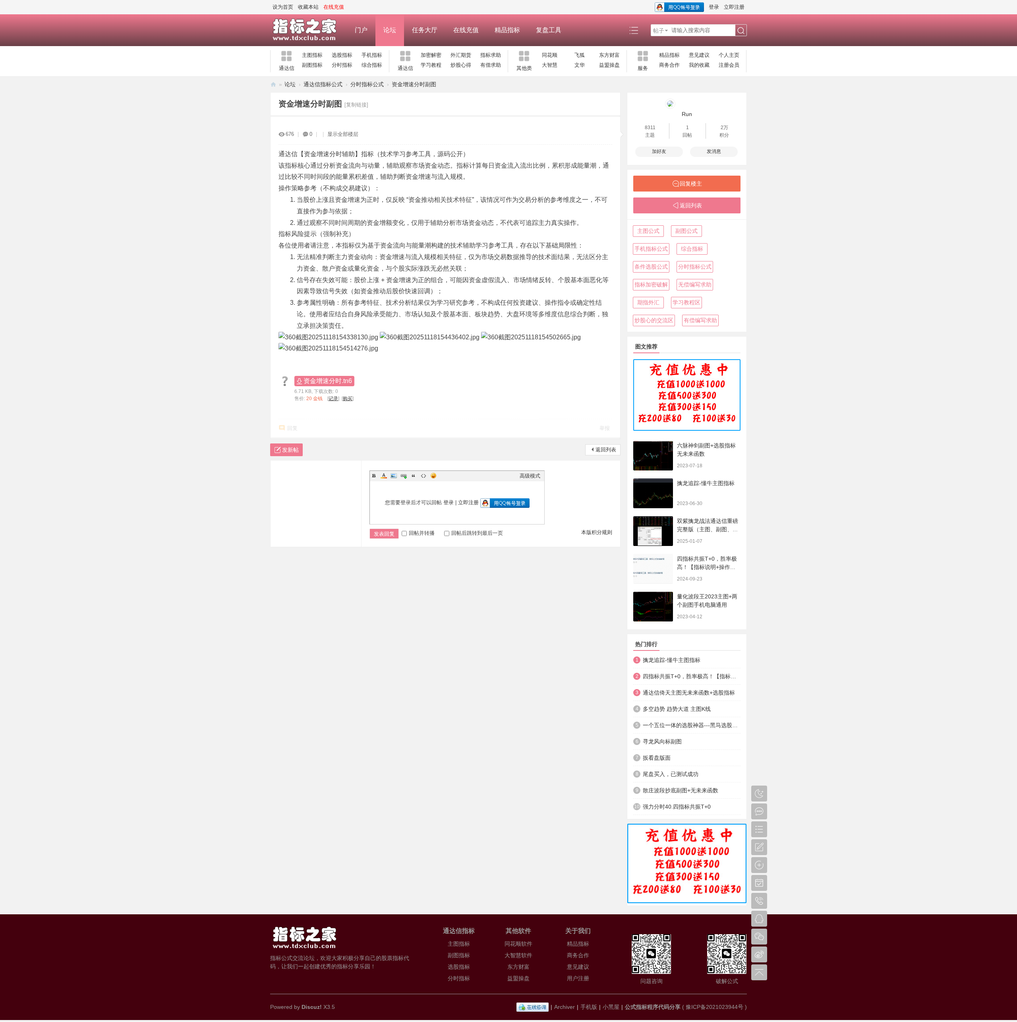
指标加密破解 (651, 284)
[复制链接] (356, 105)
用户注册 (578, 978)
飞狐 (579, 55)
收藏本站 (308, 7)
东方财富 (609, 55)
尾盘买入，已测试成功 (670, 774)
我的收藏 (699, 65)
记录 (333, 398)
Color (384, 476)
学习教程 (431, 65)
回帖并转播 (422, 533)
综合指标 (372, 65)
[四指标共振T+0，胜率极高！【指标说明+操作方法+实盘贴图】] (653, 569)
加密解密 (431, 55)
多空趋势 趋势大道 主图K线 (677, 709)
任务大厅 (424, 30)
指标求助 (490, 55)
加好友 (659, 151)
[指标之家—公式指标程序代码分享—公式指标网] (308, 30)
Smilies (433, 476)
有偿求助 (490, 65)
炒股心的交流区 (653, 320)
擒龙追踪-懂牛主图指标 (706, 483)
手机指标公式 (651, 249)
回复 (292, 428)
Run (687, 114)
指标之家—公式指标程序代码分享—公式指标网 (273, 84)
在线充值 (466, 30)
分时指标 (342, 65)
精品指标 (507, 30)
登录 (714, 7)
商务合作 (669, 65)
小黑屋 (611, 1007)
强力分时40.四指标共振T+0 (677, 806)
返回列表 (606, 450)
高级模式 (530, 476)
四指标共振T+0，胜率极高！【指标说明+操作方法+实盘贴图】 (707, 567)
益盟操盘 (609, 65)
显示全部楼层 (342, 134)
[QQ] (532, 1007)
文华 (579, 65)
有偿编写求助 (700, 320)
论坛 (389, 30)
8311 (650, 127)
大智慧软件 (518, 955)
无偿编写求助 (695, 284)
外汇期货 (460, 55)
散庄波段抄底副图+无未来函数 (680, 790)
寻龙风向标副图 (662, 741)
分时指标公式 (367, 84)
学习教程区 (686, 302)
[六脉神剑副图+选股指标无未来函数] (653, 455)
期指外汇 (648, 302)
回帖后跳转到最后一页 (477, 533)
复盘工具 (548, 30)
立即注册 (734, 7)
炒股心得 (460, 65)
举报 (604, 428)
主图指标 (312, 55)
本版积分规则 (596, 532)
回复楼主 (691, 183)
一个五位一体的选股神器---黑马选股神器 (692, 725)
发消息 (714, 151)
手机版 (588, 1007)
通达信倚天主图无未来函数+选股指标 (689, 692)
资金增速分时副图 (414, 84)
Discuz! (312, 1007)
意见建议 (699, 55)
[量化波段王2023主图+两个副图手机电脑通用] (653, 606)
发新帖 (290, 450)
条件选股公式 (651, 266)
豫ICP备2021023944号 (714, 1007)
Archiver (564, 1007)
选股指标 (342, 55)
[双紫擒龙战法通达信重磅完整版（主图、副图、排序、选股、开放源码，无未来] (653, 531)
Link (404, 476)
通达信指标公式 (323, 84)
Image (394, 476)
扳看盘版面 (657, 758)
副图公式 (686, 231)
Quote (414, 476)
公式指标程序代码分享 (653, 1007)
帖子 (658, 30)
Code (423, 476)
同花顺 (549, 55)
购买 (347, 398)
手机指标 (372, 55)
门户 (361, 30)
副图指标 (312, 65)
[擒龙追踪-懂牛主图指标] (653, 493)
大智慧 (549, 65)
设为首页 (283, 7)
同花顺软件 (518, 944)
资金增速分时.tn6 (328, 380)
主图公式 (648, 231)
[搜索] (740, 30)
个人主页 (729, 55)
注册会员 (729, 65)
